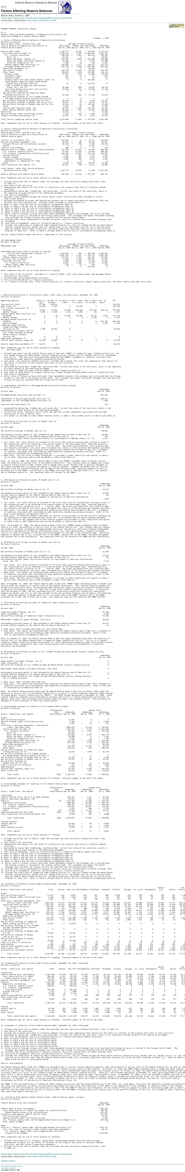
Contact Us (13, 1168)
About (55, 18)
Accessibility (5, 1168)
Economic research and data (14, 1166)
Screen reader (31, 20)
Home (3, 1166)
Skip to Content (75, 13)
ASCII (41, 20)
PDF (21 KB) (50, 20)
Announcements (65, 18)
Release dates (6, 18)
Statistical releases (8, 1161)
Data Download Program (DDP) (39, 18)
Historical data (19, 18)
